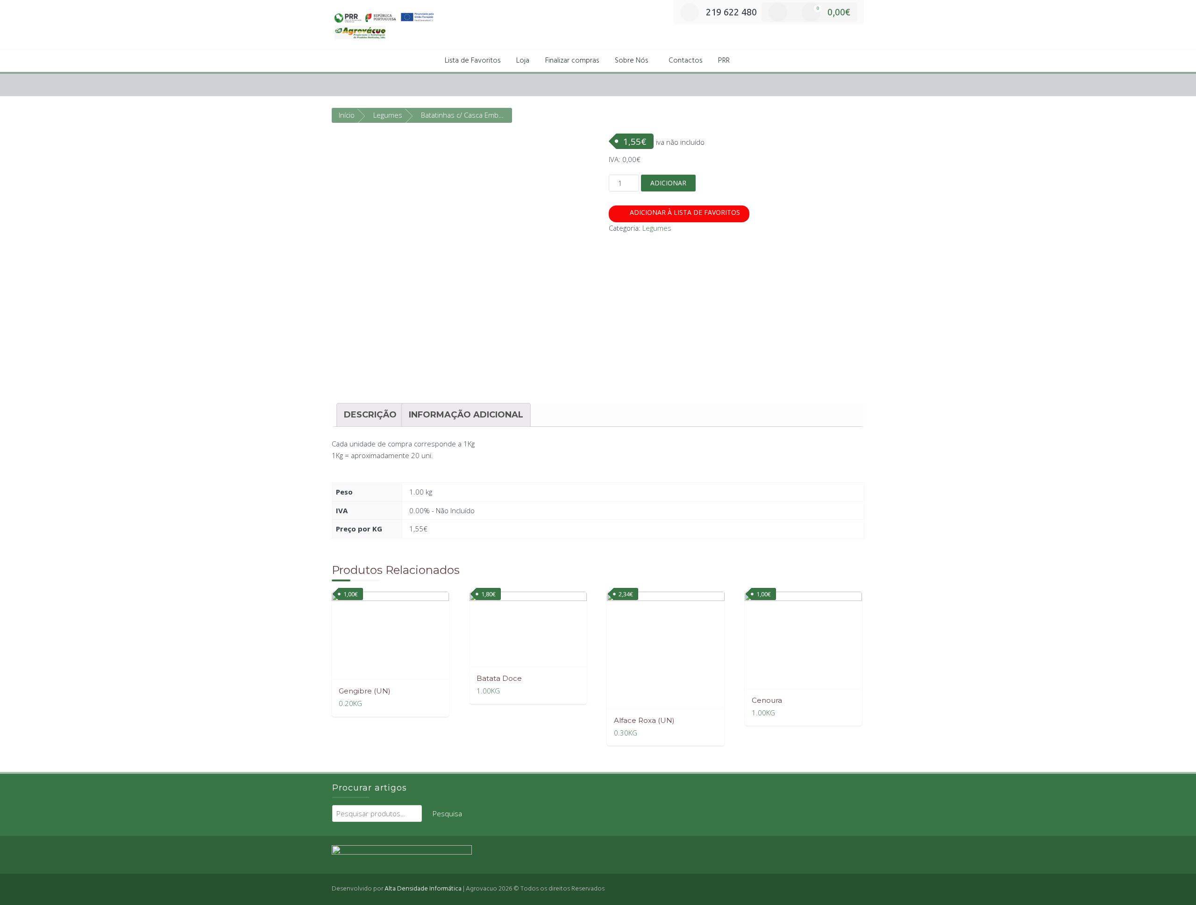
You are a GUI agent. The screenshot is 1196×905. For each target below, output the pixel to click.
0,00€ (833, 12)
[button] (748, 61)
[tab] (370, 414)
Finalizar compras (572, 61)
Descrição (370, 415)
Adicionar (668, 182)
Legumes (387, 115)
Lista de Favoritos (472, 61)
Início (347, 115)
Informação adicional (466, 415)
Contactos (685, 61)
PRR (724, 61)
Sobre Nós (631, 61)
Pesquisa (447, 813)
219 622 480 (731, 12)
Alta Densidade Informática (423, 889)
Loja (522, 61)
